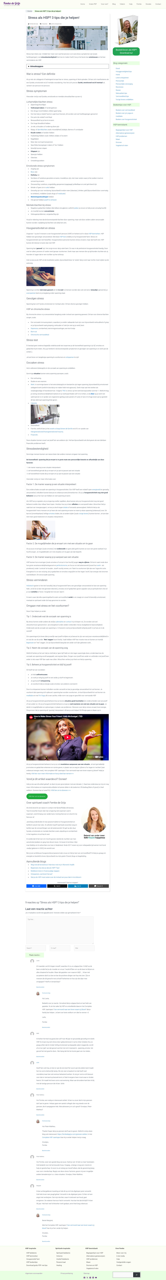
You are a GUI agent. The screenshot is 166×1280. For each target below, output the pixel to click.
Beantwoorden (40, 987)
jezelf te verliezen (50, 200)
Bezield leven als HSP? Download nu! (126, 51)
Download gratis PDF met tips (36, 1265)
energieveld (96, 489)
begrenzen (30, 643)
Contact (119, 1265)
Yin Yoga (42, 695)
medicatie (61, 194)
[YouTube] (96, 1277)
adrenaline (59, 622)
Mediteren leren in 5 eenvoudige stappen (45, 871)
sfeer (92, 394)
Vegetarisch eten (122, 145)
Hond (118, 75)
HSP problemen (121, 136)
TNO (64, 391)
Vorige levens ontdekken (124, 99)
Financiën (34, 435)
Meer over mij (121, 1253)
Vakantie (34, 403)
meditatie (29, 695)
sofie (37, 1062)
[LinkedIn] (93, 1277)
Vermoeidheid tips (122, 96)
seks (47, 187)
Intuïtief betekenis (62, 1259)
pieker (76, 208)
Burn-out (34, 332)
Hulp (118, 1259)
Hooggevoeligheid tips (124, 71)
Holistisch (30, 586)
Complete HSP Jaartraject (51, 1137)
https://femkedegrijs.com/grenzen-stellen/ (72, 1134)
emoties (52, 514)
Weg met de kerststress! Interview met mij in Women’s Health (52, 865)
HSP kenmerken (94, 234)
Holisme (59, 1256)
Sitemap (86, 1273)
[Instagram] (90, 1277)
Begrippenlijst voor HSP (124, 130)
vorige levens (83, 514)
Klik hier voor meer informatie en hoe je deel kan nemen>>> (53, 774)
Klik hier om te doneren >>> (61, 790)
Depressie (34, 328)
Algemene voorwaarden (33, 1273)
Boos (33, 172)
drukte (65, 507)
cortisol (68, 622)
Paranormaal (61, 1262)
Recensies (119, 87)
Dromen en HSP (92, 1265)
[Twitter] (87, 1277)
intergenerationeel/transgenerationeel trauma (47, 432)
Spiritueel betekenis (63, 1253)
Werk (32, 384)
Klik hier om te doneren (37, 796)
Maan (118, 139)
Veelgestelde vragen (123, 1262)
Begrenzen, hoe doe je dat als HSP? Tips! (45, 868)
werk (98, 565)
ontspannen (70, 357)
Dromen (119, 142)
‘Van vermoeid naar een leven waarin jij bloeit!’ (70, 1009)
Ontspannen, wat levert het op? (41, 874)
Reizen (118, 90)
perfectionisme (61, 565)
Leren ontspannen (56, 24)
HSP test (63, 237)
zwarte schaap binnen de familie (61, 429)
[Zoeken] (136, 1274)
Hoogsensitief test (32, 1259)
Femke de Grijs (33, 24)
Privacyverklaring (67, 1273)
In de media (120, 1256)
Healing (59, 1265)
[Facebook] (84, 1277)
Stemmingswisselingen (39, 197)
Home (29, 11)
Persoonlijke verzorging (124, 84)
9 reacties (45, 24)
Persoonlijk (120, 81)
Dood (118, 68)
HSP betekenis (31, 1253)
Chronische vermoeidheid (40, 335)
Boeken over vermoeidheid (125, 110)
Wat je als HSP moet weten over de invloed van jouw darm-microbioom (56, 877)
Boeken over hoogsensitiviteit (126, 119)
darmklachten (42, 130)
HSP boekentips (32, 1262)
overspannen (31, 293)
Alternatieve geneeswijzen (125, 133)
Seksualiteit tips (121, 93)
